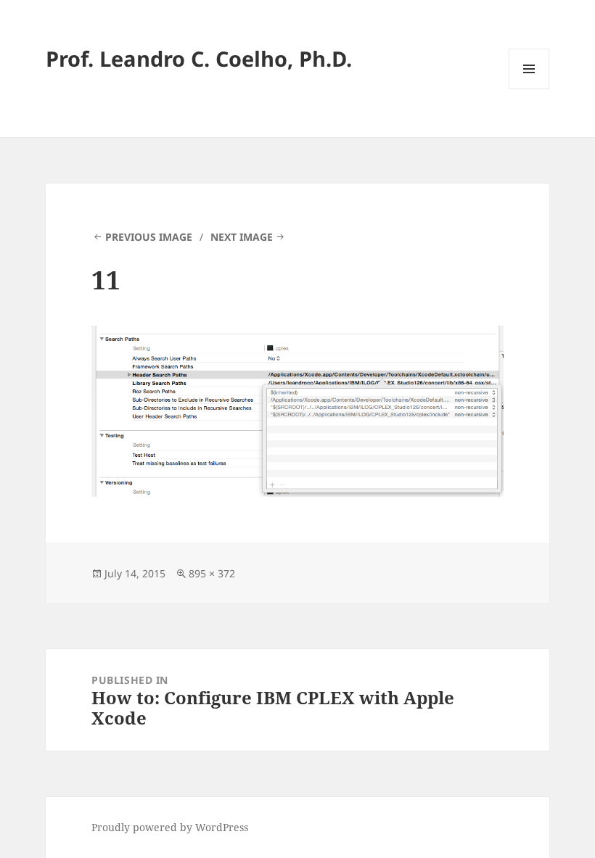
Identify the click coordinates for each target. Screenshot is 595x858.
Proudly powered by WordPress (169, 827)
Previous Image (148, 237)
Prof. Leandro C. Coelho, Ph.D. (199, 58)
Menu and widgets (529, 88)
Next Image (241, 237)
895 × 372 (212, 573)
